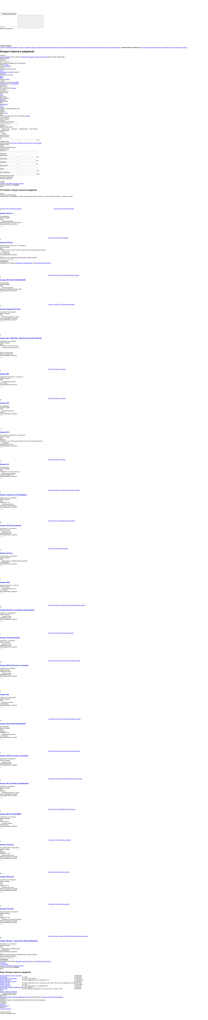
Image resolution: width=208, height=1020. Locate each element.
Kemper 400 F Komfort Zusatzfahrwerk (14, 783)
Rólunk (2, 991)
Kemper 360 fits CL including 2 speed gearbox (17, 610)
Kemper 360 (4, 374)
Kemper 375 (4, 464)
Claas (145, 47)
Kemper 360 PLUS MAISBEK (10, 814)
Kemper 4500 (5, 582)
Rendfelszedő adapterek (74, 47)
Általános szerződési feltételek (9, 997)
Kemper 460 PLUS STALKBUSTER (13, 280)
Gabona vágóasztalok (37, 47)
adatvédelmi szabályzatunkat (24, 263)
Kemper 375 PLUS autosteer (10, 525)
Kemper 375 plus (6, 553)
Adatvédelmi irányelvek (24, 997)
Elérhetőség (13, 991)
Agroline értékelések (48, 997)
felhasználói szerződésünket (42, 263)
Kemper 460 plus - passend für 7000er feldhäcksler (19, 941)
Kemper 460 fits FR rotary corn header (14, 665)
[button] (104, 37)
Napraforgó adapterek (50, 47)
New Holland (175, 47)
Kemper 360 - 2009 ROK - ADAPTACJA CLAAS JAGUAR (20, 338)
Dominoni (150, 47)
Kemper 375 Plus (6, 242)
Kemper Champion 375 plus (10, 309)
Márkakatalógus (58, 997)
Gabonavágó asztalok (98, 47)
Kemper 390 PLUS (7, 877)
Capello (141, 47)
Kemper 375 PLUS (7, 844)
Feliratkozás (4, 261)
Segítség (7, 991)
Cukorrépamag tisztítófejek (112, 47)
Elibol (155, 47)
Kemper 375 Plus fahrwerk (10, 638)
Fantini (159, 47)
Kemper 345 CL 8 (6, 213)
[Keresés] (30, 21)
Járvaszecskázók (62, 47)
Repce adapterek (87, 47)
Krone (169, 47)
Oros (185, 47)
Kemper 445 (4, 403)
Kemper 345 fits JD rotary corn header (14, 756)
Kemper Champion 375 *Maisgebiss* (13, 495)
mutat (2, 182)
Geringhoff (164, 47)
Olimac (181, 47)
